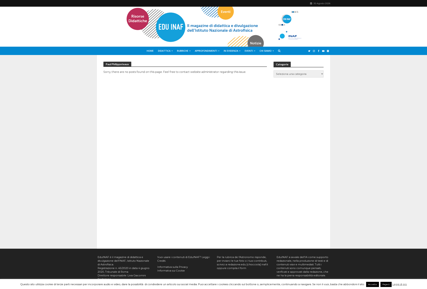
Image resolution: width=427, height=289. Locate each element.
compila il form (236, 268)
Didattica (164, 50)
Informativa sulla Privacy (172, 266)
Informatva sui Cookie (171, 270)
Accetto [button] (372, 284)
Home (150, 50)
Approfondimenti (206, 50)
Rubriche (182, 50)
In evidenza (231, 50)
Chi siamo (266, 50)
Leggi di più (399, 284)
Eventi (249, 50)
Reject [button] (386, 284)
